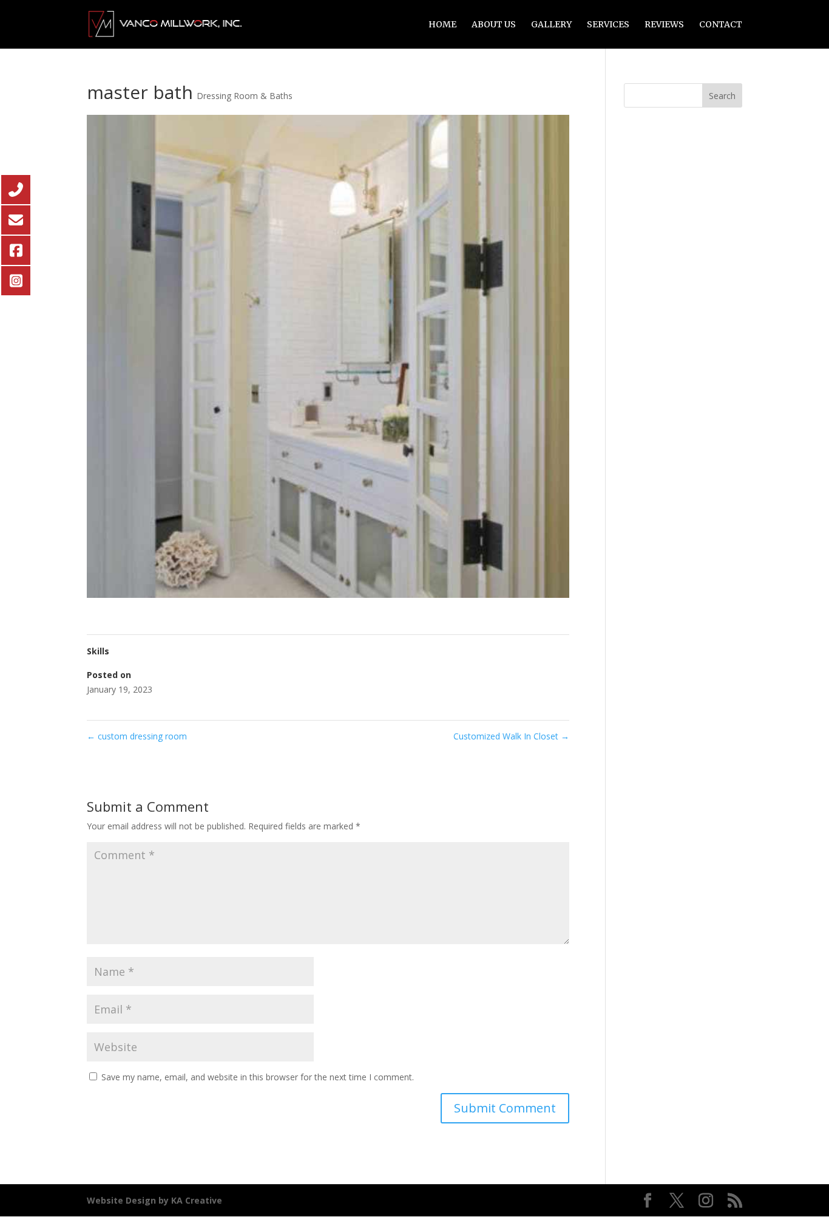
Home (442, 25)
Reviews (664, 25)
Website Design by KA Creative (154, 1200)
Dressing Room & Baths (245, 95)
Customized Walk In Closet (511, 736)
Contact (720, 25)
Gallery (551, 25)
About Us (494, 25)
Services (608, 25)
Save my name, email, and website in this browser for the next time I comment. (257, 1077)
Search (722, 95)
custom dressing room (137, 736)
